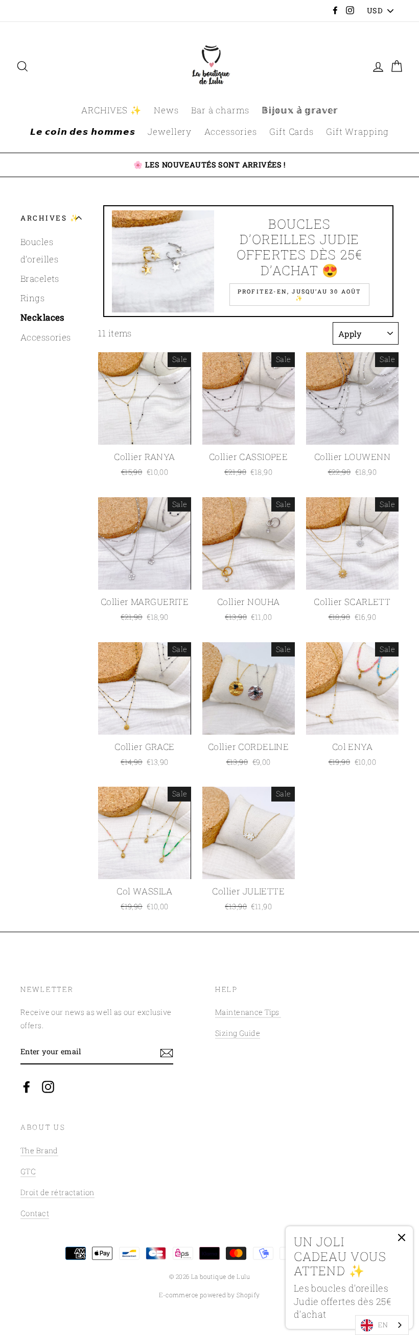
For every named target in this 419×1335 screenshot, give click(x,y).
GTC (28, 1171)
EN (383, 1324)
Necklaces (42, 317)
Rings (32, 298)
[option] (209, 165)
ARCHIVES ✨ (111, 110)
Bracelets (39, 278)
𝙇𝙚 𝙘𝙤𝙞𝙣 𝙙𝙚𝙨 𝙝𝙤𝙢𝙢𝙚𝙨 (82, 131)
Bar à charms (220, 110)
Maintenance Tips (248, 1012)
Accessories (230, 131)
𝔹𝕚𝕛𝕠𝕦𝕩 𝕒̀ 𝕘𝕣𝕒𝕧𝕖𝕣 (300, 110)
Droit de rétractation (57, 1192)
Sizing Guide (237, 1033)
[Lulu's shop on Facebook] (26, 1086)
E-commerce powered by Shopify (209, 1295)
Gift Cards (291, 131)
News (166, 110)
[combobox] (382, 1325)
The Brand (39, 1150)
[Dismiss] (401, 1240)
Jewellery (170, 131)
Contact (34, 1213)
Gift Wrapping (357, 131)
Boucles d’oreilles (39, 250)
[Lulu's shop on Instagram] (48, 1086)
